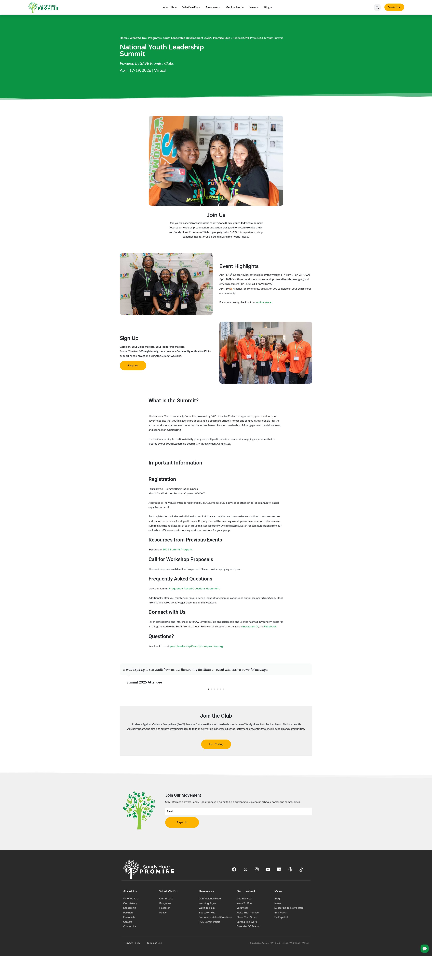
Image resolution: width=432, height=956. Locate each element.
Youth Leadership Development (183, 38)
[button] (377, 7)
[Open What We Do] (199, 7)
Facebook (270, 626)
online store (263, 302)
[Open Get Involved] (243, 7)
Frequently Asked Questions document (194, 588)
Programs (154, 38)
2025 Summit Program (177, 549)
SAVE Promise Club (217, 38)
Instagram (248, 626)
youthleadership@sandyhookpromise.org (196, 646)
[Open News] (258, 7)
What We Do (138, 38)
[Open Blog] (271, 7)
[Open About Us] (176, 7)
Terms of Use (154, 943)
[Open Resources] (220, 7)
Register (133, 365)
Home (124, 38)
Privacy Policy (132, 943)
